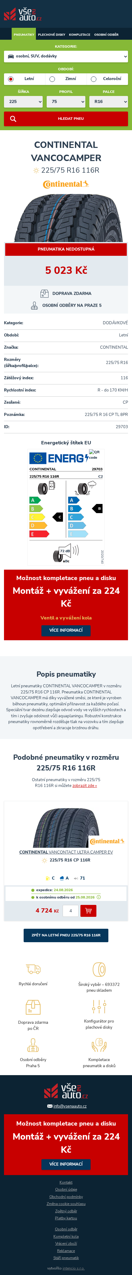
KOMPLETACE (79, 34)
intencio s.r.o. (74, 1268)
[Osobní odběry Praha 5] (33, 1052)
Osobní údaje (66, 1189)
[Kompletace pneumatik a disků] (99, 1052)
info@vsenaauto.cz (70, 1106)
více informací (66, 605)
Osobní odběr (66, 1229)
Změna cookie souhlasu (66, 1203)
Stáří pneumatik (66, 1257)
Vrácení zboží (66, 1243)
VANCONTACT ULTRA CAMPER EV (66, 852)
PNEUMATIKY (24, 34)
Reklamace (66, 1250)
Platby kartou (66, 1218)
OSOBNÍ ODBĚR (106, 34)
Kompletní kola (66, 1236)
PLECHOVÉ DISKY (51, 34)
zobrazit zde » (84, 785)
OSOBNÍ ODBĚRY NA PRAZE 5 (72, 305)
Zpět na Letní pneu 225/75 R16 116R (66, 935)
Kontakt (66, 1182)
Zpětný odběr (66, 1211)
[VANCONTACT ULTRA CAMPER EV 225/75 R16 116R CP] (66, 830)
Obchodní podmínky (66, 1196)
